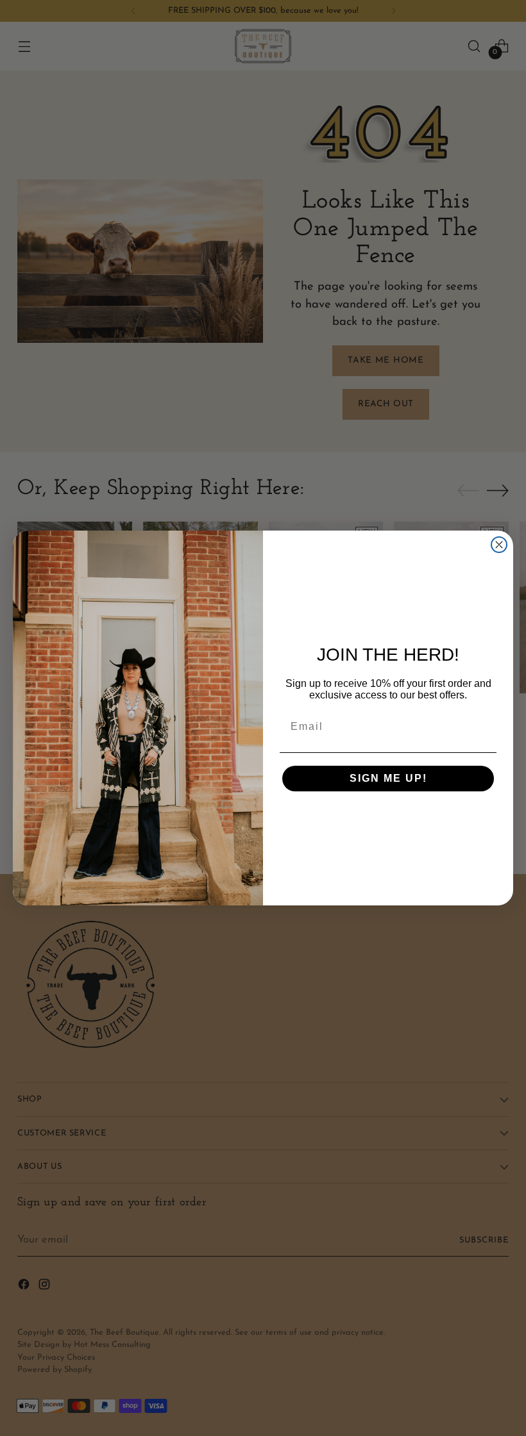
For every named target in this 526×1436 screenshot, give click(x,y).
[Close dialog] (499, 544)
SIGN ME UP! (388, 778)
